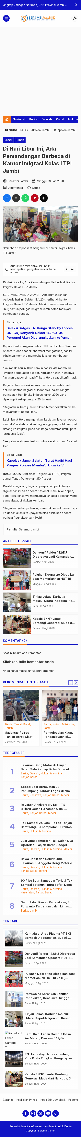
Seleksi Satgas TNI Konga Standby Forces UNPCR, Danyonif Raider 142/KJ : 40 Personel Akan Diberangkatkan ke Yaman (40, 333)
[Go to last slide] (70, 682)
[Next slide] (76, 682)
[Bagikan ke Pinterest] (35, 198)
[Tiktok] (55, 1113)
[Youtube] (48, 1113)
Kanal (60, 119)
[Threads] (40, 1113)
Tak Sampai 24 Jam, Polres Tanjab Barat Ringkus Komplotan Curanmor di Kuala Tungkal (47, 827)
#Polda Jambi (40, 130)
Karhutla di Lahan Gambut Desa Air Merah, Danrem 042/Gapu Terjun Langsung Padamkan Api (48, 1038)
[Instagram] (33, 1113)
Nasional (19, 119)
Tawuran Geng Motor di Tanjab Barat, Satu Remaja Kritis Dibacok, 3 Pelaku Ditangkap (47, 769)
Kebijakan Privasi (27, 1099)
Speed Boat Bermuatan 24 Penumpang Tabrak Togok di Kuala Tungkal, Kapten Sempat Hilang (46, 791)
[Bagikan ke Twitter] (16, 198)
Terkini (9, 728)
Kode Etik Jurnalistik (52, 1099)
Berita (33, 119)
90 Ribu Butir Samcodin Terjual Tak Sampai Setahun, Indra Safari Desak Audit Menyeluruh (47, 885)
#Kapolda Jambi (64, 130)
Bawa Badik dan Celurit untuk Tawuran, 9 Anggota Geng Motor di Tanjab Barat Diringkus (47, 863)
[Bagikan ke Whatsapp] (25, 198)
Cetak (36, 188)
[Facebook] (25, 1113)
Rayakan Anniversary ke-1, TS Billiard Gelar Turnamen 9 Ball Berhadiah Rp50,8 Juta (43, 809)
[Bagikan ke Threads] (44, 198)
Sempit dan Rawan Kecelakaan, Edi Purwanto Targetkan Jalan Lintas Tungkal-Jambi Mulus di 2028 (46, 906)
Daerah (47, 119)
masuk (23, 671)
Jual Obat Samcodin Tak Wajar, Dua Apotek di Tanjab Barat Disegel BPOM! (47, 845)
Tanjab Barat (22, 724)
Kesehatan (27, 892)
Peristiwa (35, 795)
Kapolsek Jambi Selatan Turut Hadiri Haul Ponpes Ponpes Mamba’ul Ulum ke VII (39, 463)
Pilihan (20, 139)
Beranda (8, 1099)
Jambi (8, 139)
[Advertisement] (40, 69)
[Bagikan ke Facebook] (7, 198)
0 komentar (15, 188)
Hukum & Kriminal (63, 724)
